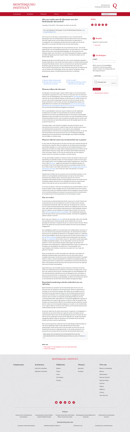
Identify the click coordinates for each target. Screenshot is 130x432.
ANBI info (102, 389)
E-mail (95, 59)
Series (58, 374)
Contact (102, 392)
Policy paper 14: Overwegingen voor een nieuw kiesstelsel (60, 347)
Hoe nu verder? (72, 80)
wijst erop (52, 163)
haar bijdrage (77, 96)
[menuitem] (18, 14)
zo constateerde (51, 239)
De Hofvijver (59, 377)
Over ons (103, 365)
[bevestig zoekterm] (102, 14)
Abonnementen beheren (102, 93)
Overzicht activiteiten (41, 368)
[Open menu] (37, 14)
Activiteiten (39, 365)
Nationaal (80, 368)
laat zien (59, 219)
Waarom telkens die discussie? (52, 80)
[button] (56, 402)
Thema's (81, 365)
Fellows (102, 386)
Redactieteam (103, 374)
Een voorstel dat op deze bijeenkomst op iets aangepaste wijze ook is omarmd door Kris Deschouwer (63, 104)
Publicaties (60, 365)
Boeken (58, 368)
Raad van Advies (104, 380)
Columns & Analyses (49, 349)
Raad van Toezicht (105, 377)
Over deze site (104, 395)
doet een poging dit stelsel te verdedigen (57, 212)
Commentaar (18, 365)
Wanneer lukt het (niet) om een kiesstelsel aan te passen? (52, 83)
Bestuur (102, 371)
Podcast (58, 380)
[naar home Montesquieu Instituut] (24, 6)
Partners (102, 383)
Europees (80, 371)
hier (85, 336)
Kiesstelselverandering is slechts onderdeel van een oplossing (77, 83)
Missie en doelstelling (106, 368)
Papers (58, 371)
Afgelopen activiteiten (41, 371)
